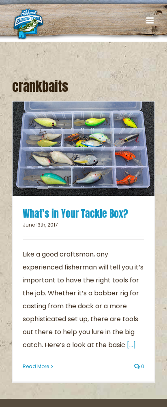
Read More (36, 366)
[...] (131, 345)
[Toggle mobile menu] (150, 20)
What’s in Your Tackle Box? (75, 213)
